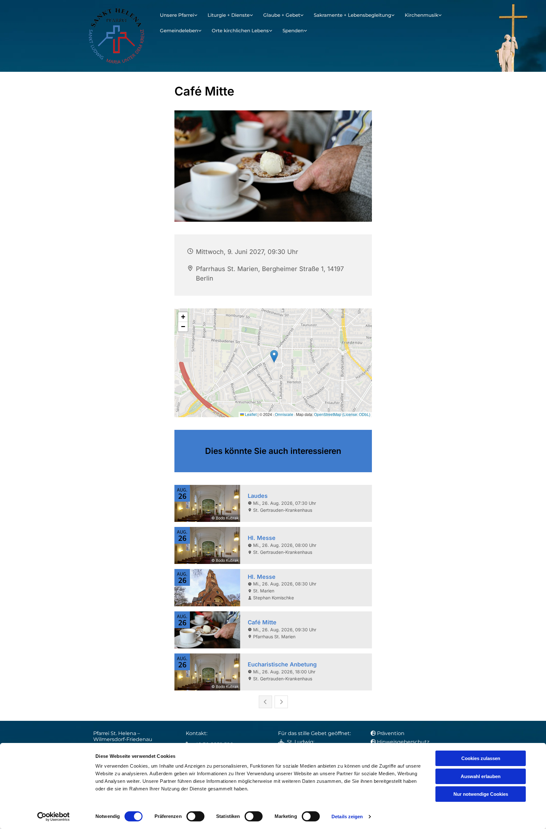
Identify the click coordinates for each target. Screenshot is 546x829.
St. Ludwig (300, 742)
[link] (179, 15)
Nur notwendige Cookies (480, 794)
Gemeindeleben (179, 31)
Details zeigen (347, 816)
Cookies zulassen (480, 758)
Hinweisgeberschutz (403, 742)
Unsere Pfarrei (177, 15)
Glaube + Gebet (281, 15)
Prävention (391, 733)
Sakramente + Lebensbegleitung (352, 15)
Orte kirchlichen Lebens (240, 31)
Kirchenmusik (421, 15)
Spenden (293, 31)
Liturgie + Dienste (229, 15)
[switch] (195, 816)
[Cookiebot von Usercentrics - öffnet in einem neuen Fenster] (53, 816)
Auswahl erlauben (480, 776)
